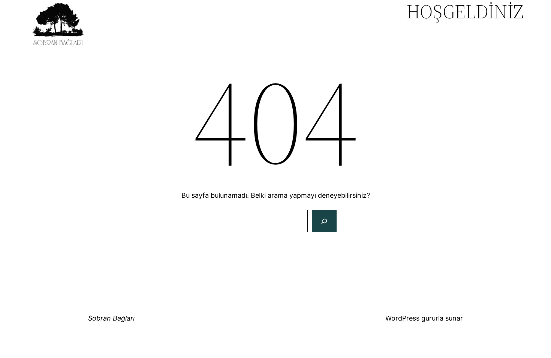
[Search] (324, 221)
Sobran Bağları (111, 318)
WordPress (402, 318)
